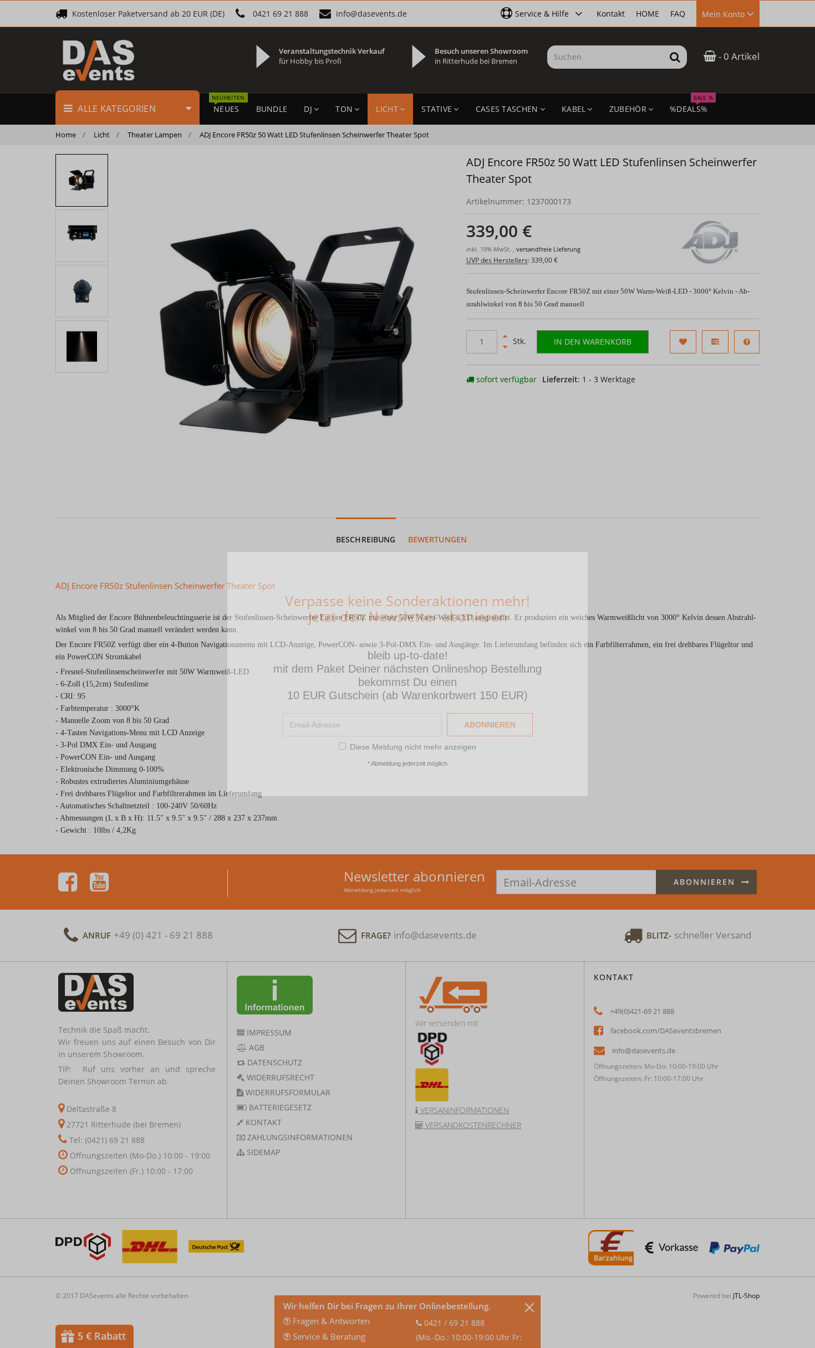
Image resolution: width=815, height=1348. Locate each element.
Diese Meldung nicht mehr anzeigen (413, 746)
